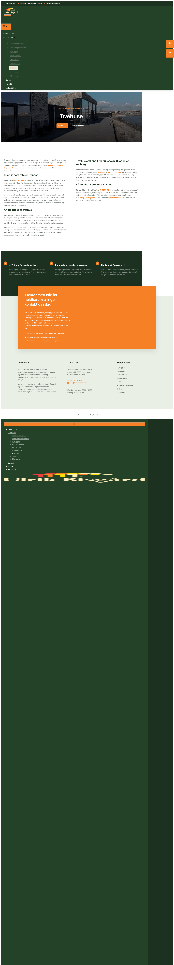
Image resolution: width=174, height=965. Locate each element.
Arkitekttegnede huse (18, 48)
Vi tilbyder (9, 38)
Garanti (8, 80)
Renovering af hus (17, 44)
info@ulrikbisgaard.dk (53, 3)
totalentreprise (20, 180)
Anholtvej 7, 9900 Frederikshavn (31, 3)
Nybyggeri (14, 52)
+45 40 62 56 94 (37, 323)
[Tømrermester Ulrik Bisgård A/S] (9, 22)
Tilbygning (14, 76)
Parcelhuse (14, 60)
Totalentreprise (15, 56)
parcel (110, 172)
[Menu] (6, 27)
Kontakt (9, 84)
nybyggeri (101, 172)
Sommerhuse (15, 64)
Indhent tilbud (11, 88)
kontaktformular (115, 198)
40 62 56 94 (104, 190)
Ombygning (14, 72)
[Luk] (74, 424)
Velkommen (9, 33)
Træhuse (13, 68)
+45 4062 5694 (11, 3)
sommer (118, 172)
